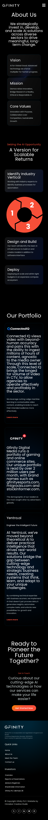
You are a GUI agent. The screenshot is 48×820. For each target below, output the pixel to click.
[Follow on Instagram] (34, 811)
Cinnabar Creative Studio (16, 804)
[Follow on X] (14, 811)
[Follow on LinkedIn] (24, 811)
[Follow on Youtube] (29, 811)
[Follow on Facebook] (19, 811)
